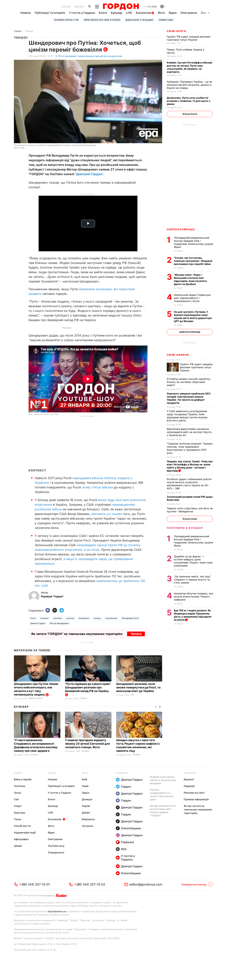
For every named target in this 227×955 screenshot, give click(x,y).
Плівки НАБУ (166, 20)
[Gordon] (121, 6)
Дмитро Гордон (37, 623)
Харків (86, 805)
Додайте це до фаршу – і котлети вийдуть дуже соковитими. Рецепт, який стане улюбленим (193, 561)
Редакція (189, 786)
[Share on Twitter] (54, 610)
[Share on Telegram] (61, 610)
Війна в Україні (36, 698)
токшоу (97, 618)
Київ (84, 779)
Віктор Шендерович (59, 623)
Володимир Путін (130, 618)
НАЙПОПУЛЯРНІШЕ (181, 229)
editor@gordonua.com (145, 884)
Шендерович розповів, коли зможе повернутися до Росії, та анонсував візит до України (138, 687)
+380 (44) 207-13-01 (34, 884)
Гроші (17, 792)
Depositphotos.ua (57, 911)
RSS (124, 849)
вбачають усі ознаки (106, 514)
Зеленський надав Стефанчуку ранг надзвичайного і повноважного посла (192, 298)
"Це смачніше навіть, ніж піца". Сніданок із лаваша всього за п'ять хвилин (192, 579)
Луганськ (87, 825)
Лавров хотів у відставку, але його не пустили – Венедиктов (190, 510)
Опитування (189, 12)
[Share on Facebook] (47, 610)
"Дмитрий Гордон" (89, 174)
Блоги (103, 12)
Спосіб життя (22, 825)
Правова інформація (196, 799)
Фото (161, 12)
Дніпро (86, 812)
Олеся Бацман (131, 828)
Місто (85, 773)
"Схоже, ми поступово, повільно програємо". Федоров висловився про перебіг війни (193, 261)
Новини (25, 12)
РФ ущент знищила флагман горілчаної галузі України (188, 38)
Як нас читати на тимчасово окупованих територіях (198, 809)
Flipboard (127, 842)
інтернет (44, 618)
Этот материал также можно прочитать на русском (90, 56)
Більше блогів (190, 114)
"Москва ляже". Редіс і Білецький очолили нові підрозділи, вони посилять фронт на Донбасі (190, 279)
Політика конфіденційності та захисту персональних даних (162, 794)
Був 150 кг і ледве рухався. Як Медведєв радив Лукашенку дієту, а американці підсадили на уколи (192, 615)
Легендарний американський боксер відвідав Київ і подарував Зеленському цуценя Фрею (193, 242)
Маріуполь (88, 819)
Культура (19, 812)
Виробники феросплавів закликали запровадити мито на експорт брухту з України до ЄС (189, 432)
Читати (135, 634)
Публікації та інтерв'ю (50, 12)
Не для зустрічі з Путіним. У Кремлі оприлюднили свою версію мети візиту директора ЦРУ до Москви (193, 316)
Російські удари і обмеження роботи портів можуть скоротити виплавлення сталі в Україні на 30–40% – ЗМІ (189, 484)
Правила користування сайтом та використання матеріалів (163, 780)
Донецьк (87, 799)
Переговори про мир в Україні (102, 20)
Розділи (52, 773)
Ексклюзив (143, 12)
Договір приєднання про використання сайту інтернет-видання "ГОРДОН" (163, 810)
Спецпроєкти (56, 852)
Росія (33, 618)
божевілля (84, 618)
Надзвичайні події (25, 832)
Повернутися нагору (193, 884)
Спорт (18, 805)
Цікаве (18, 845)
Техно (17, 819)
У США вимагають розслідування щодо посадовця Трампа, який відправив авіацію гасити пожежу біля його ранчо (187, 416)
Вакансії (189, 779)
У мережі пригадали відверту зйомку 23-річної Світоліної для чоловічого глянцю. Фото (87, 743)
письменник (111, 618)
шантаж (70, 618)
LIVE (129, 12)
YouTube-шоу (56, 845)
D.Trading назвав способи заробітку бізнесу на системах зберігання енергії (188, 382)
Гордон (17, 31)
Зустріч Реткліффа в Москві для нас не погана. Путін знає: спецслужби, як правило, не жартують (189, 67)
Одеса (85, 792)
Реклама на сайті (194, 792)
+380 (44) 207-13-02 (89, 884)
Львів (85, 786)
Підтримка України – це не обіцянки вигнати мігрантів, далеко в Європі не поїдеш (189, 84)
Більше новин (190, 518)
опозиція (57, 618)
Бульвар (116, 12)
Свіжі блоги (176, 31)
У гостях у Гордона (82, 12)
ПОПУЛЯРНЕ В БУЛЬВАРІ (185, 527)
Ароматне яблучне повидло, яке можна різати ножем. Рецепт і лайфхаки (193, 596)
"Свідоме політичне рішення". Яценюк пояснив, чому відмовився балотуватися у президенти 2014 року (190, 448)
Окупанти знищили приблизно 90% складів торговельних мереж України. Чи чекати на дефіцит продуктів (189, 398)
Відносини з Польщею (139, 20)
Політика (19, 786)
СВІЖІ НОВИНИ (178, 354)
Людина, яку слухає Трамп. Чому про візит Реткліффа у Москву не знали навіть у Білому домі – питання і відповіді (190, 466)
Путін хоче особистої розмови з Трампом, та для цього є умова (188, 100)
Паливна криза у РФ (66, 20)
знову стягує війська (97, 487)
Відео (173, 12)
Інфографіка (21, 839)
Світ (132, 695)
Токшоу (29, 31)
